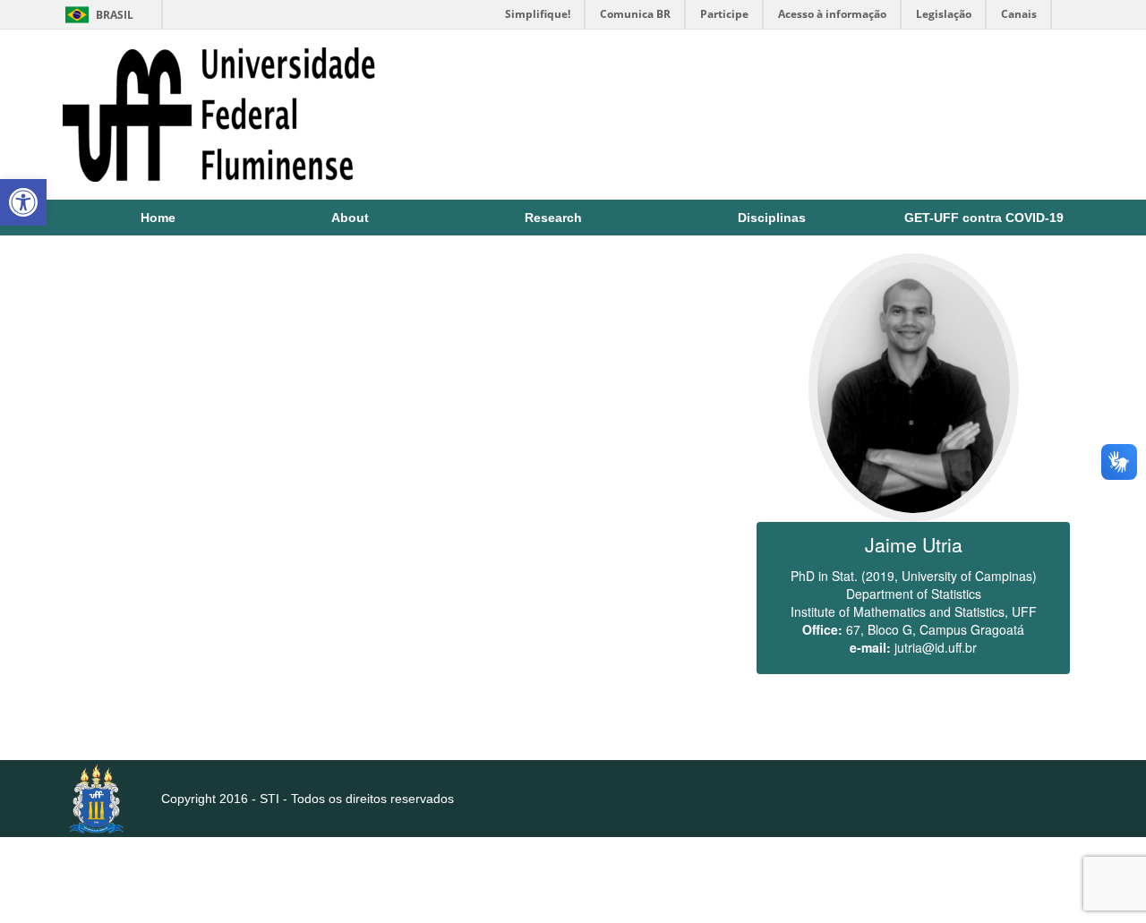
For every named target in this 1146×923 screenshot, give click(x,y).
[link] (23, 202)
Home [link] (158, 217)
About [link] (350, 217)
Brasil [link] (96, 14)
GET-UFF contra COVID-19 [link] (984, 217)
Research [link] (553, 217)
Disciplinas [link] (772, 217)
